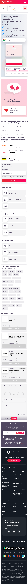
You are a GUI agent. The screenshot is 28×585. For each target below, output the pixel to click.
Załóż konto (14, 461)
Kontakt (4, 489)
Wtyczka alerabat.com (18, 471)
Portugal (15, 511)
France (24, 506)
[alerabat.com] (7, 2)
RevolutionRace (5, 134)
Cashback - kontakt (17, 481)
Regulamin (5, 474)
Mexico (24, 509)
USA (3, 514)
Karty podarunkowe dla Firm (19, 489)
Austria (24, 503)
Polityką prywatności (14, 177)
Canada (14, 514)
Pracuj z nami (16, 486)
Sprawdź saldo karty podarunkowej (18, 493)
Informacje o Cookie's (5, 485)
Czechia (15, 506)
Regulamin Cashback (5, 477)
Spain (3, 511)
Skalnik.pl (4, 126)
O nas (3, 471)
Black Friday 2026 (17, 483)
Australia (15, 503)
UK (23, 511)
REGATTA (4, 130)
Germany (4, 509)
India (14, 509)
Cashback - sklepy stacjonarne (17, 477)
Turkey (4, 503)
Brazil (3, 506)
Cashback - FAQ (17, 474)
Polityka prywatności (5, 481)
